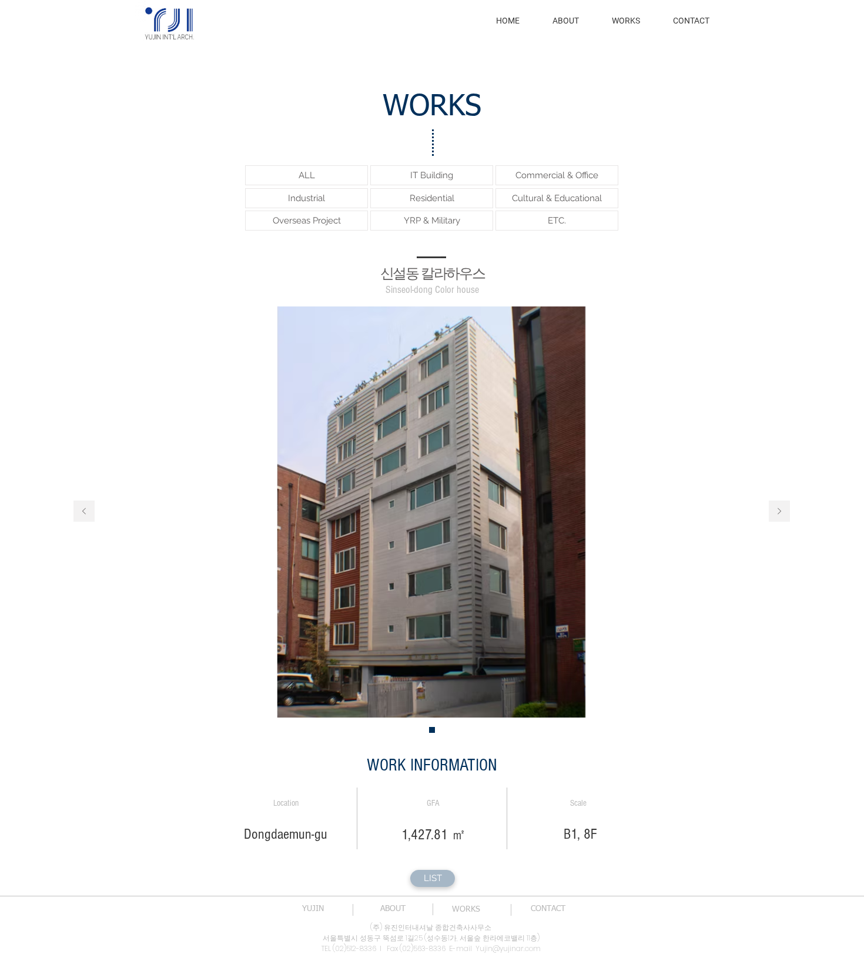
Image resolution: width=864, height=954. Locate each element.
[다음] (779, 512)
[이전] (84, 512)
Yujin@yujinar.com (508, 948)
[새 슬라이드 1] (432, 730)
